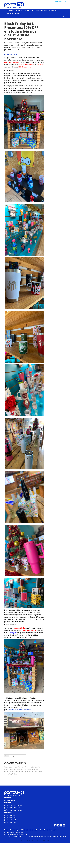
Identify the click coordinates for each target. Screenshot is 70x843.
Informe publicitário (10, 54)
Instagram (18, 710)
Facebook (11, 710)
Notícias (18, 10)
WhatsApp (27, 710)
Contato (10, 13)
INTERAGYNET (45, 841)
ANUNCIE (18, 13)
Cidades (9, 10)
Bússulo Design (30, 841)
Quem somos (53, 10)
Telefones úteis (41, 10)
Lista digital (29, 10)
